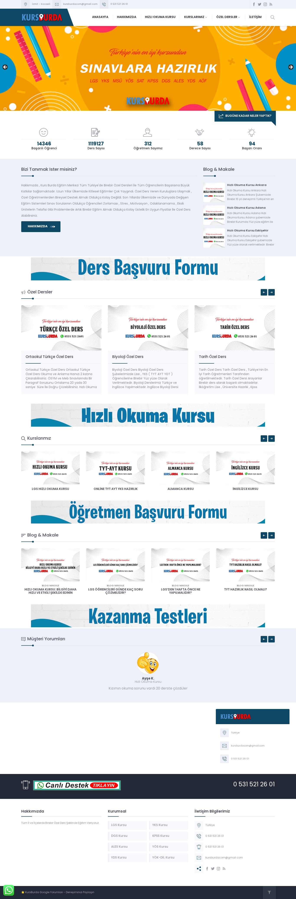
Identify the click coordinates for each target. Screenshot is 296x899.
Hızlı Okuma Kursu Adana (246, 207)
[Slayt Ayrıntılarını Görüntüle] (148, 68)
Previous (5, 67)
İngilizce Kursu (180, 489)
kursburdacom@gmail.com (80, 4)
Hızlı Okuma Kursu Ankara (247, 185)
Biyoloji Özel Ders (41, 357)
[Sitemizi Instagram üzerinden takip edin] (265, 4)
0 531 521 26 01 (119, 4)
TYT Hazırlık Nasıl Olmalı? (180, 589)
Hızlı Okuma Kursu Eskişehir (247, 230)
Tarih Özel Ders (126, 357)
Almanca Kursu (115, 489)
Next (290, 67)
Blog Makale (50, 586)
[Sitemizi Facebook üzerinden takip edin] (254, 4)
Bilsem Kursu (245, 489)
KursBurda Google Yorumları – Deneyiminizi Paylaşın (59, 892)
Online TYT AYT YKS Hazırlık (51, 489)
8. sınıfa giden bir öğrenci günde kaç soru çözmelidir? (245, 591)
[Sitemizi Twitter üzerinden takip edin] (259, 4)
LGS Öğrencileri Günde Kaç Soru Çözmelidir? (50, 591)
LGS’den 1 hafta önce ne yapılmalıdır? (115, 591)
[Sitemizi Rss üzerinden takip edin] (271, 4)
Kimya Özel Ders (214, 357)
